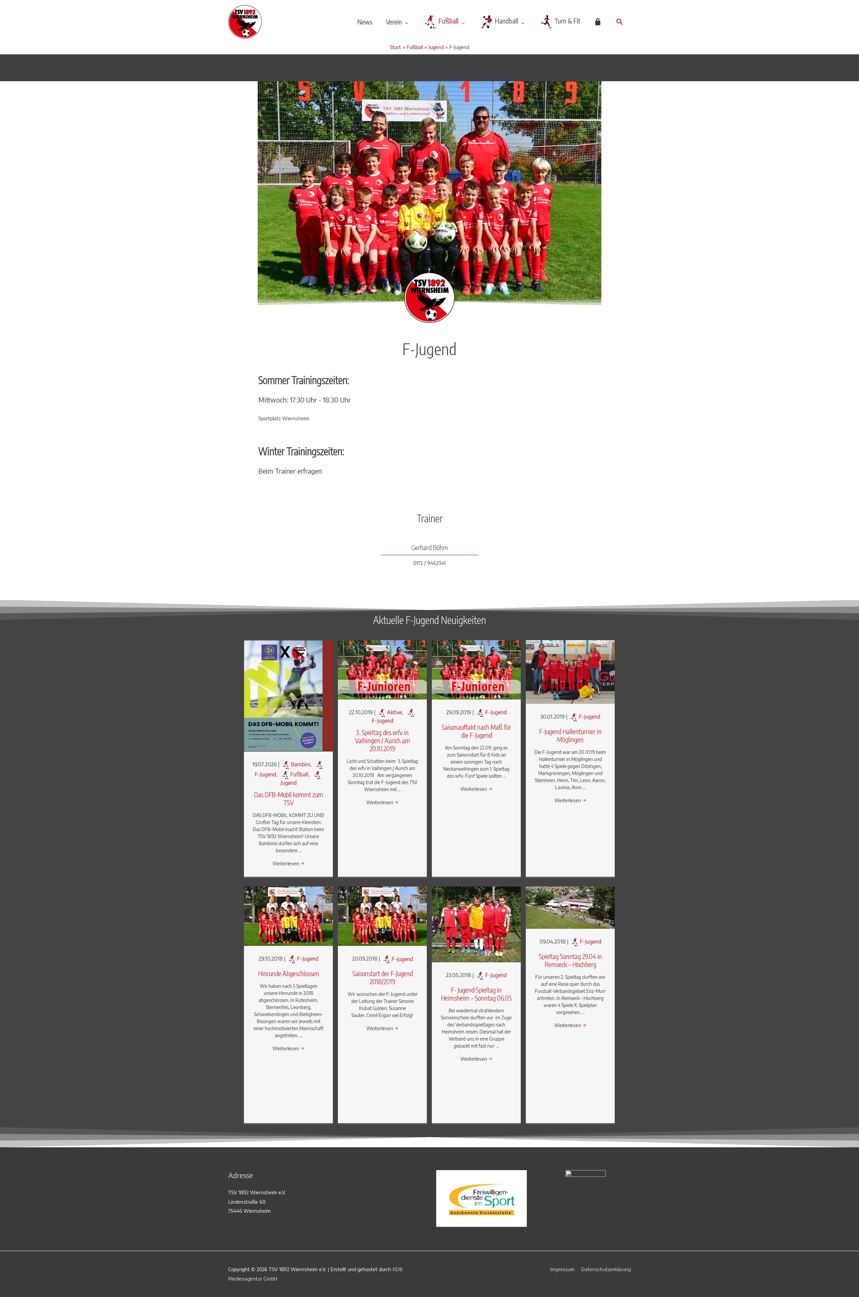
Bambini (300, 764)
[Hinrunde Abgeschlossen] (288, 916)
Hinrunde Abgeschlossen (288, 973)
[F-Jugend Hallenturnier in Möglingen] (570, 671)
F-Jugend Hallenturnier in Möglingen (570, 735)
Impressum (562, 1269)
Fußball (299, 774)
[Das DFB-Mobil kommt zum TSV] (288, 695)
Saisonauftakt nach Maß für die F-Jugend (476, 731)
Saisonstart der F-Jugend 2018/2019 (382, 977)
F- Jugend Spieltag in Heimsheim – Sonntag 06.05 (476, 994)
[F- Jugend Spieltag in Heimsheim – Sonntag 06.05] (476, 924)
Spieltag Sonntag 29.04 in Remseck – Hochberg (570, 960)
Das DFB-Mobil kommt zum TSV (288, 798)
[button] (619, 21)
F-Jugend (496, 712)
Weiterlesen (288, 863)
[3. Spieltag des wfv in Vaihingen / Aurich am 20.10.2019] (382, 669)
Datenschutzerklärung (606, 1269)
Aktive (394, 712)
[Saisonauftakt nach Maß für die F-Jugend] (476, 669)
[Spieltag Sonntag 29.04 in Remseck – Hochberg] (570, 907)
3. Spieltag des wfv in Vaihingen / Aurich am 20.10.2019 (382, 740)
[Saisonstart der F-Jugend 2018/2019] (382, 916)
